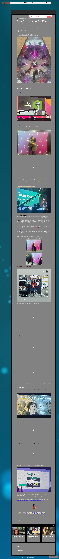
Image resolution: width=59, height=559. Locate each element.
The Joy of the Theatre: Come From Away (48, 537)
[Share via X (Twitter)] (19, 517)
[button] (54, 10)
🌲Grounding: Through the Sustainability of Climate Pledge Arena (18, 537)
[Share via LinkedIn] (21, 517)
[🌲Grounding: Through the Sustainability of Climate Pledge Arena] (18, 531)
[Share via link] (23, 517)
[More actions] (50, 18)
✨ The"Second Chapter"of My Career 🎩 (33, 537)
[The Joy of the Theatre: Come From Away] (48, 531)
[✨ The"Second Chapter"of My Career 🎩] (33, 531)
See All (54, 525)
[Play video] (34, 167)
